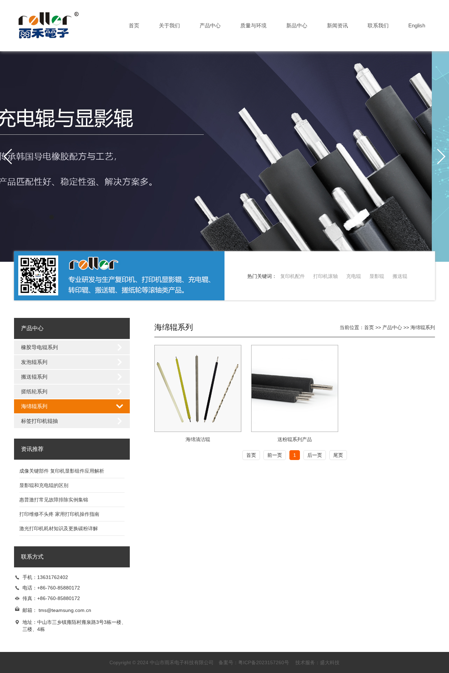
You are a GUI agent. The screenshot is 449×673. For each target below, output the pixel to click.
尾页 (338, 455)
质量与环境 (253, 25)
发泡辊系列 (34, 362)
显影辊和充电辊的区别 (43, 485)
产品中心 (210, 25)
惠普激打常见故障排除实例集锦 (53, 499)
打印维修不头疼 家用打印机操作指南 (59, 514)
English (416, 25)
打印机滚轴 (325, 276)
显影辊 (376, 276)
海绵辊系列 (34, 406)
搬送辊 (400, 276)
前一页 (274, 455)
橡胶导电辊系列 (39, 347)
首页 (134, 25)
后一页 (314, 455)
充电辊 (353, 276)
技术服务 (305, 662)
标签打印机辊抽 (39, 421)
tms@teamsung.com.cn (65, 610)
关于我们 (169, 25)
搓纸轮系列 (34, 391)
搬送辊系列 (34, 377)
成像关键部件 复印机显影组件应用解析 (61, 471)
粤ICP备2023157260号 (263, 662)
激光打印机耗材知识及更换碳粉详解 (58, 528)
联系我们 (378, 25)
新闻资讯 (337, 25)
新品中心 (296, 25)
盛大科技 (330, 662)
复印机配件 (292, 276)
